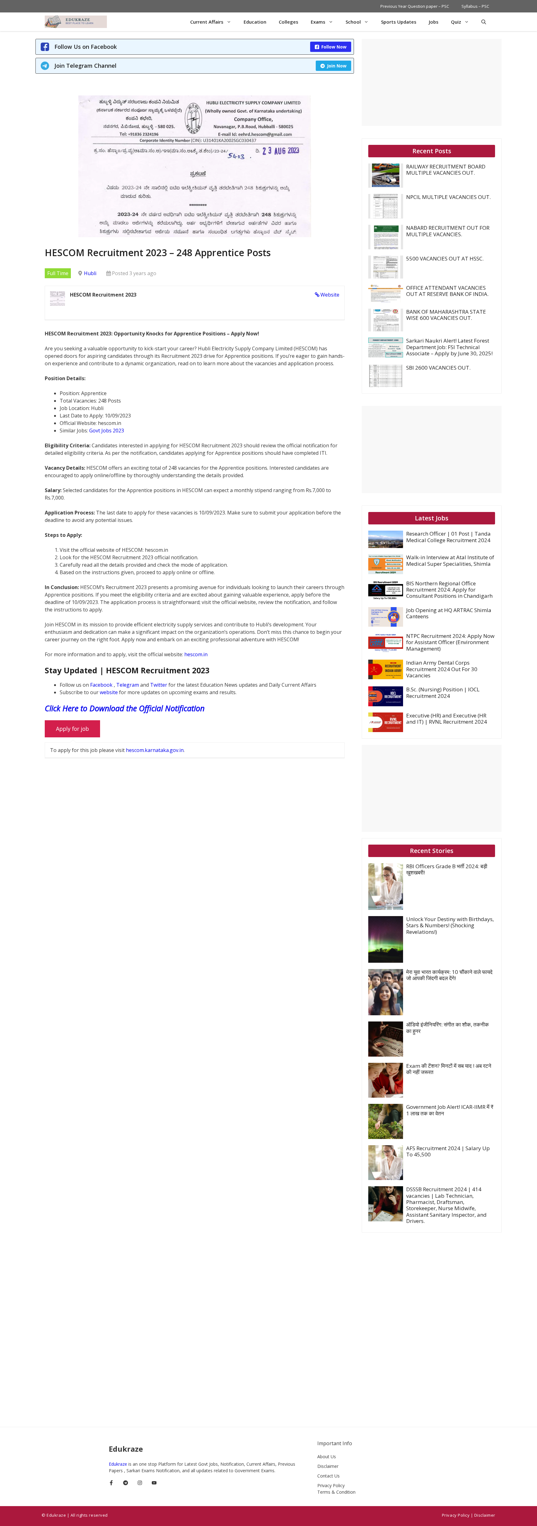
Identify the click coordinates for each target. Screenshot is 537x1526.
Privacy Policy (331, 1485)
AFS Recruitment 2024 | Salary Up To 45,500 (448, 1151)
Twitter (159, 684)
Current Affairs (206, 22)
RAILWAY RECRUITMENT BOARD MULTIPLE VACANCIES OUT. (445, 169)
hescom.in (196, 654)
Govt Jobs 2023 (106, 430)
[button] (483, 21)
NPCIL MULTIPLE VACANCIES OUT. (448, 197)
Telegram (128, 684)
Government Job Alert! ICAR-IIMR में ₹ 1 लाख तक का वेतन (449, 1110)
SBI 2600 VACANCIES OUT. (438, 367)
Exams (318, 22)
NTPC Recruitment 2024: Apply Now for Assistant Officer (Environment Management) (450, 642)
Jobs (433, 22)
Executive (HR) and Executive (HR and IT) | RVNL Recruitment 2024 (446, 718)
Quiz (456, 22)
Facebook (102, 684)
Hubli (90, 273)
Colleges (288, 22)
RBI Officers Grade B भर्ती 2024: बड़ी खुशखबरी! (446, 869)
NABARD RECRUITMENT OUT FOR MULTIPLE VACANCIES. (447, 230)
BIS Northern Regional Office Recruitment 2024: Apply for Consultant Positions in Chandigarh (449, 590)
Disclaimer (327, 1466)
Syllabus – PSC (475, 6)
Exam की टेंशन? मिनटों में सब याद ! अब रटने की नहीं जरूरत (448, 1069)
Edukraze (118, 1464)
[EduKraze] (76, 21)
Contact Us (328, 1476)
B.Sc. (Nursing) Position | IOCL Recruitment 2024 (443, 692)
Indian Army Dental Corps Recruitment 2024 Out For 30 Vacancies (441, 669)
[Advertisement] (432, 82)
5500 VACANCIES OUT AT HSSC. (445, 258)
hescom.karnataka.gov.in (155, 750)
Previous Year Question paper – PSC (414, 6)
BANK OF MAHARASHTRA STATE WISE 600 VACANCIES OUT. (446, 314)
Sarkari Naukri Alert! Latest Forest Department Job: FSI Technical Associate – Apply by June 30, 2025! (449, 347)
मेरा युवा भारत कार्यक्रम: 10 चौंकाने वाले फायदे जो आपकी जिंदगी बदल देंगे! (449, 975)
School (353, 22)
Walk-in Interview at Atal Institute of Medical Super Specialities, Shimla (450, 560)
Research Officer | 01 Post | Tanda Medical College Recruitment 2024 (448, 536)
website (109, 692)
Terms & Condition (336, 1492)
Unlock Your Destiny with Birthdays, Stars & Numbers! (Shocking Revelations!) (450, 925)
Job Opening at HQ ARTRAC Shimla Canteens (448, 613)
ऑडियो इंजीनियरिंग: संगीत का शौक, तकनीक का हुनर (447, 1027)
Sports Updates (398, 22)
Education (255, 22)
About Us (326, 1456)
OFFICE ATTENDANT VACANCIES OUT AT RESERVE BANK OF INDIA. (447, 290)
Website (329, 294)
